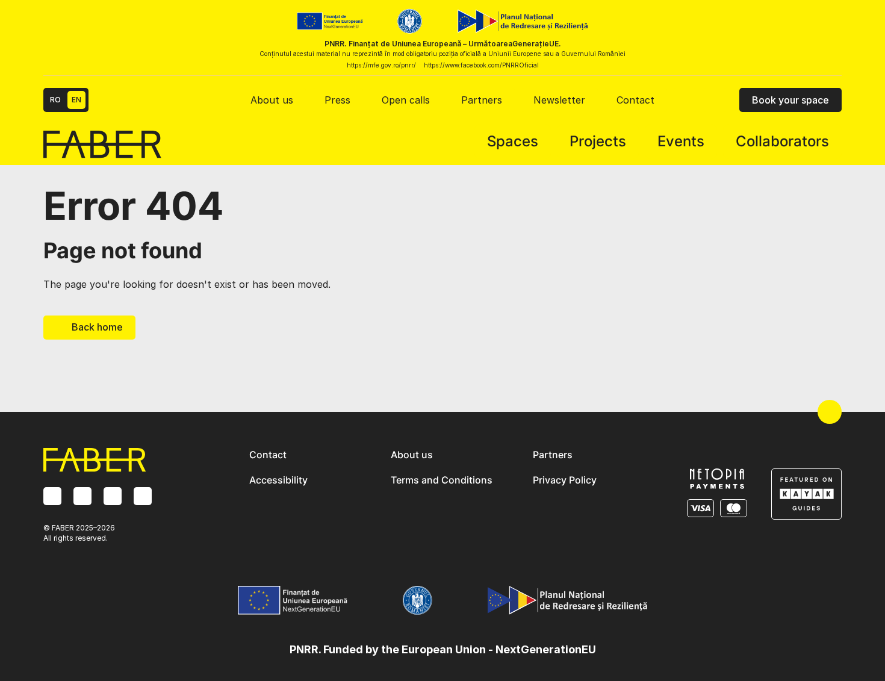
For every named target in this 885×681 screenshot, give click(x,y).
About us (271, 100)
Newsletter (559, 100)
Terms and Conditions (441, 480)
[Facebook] (82, 496)
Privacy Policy (565, 480)
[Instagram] (52, 496)
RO (55, 99)
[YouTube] (143, 496)
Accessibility (278, 480)
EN (76, 99)
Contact (635, 100)
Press (337, 100)
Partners (481, 100)
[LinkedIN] (113, 496)
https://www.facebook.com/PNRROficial (481, 65)
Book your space (790, 100)
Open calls (406, 100)
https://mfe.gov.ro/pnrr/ (381, 65)
